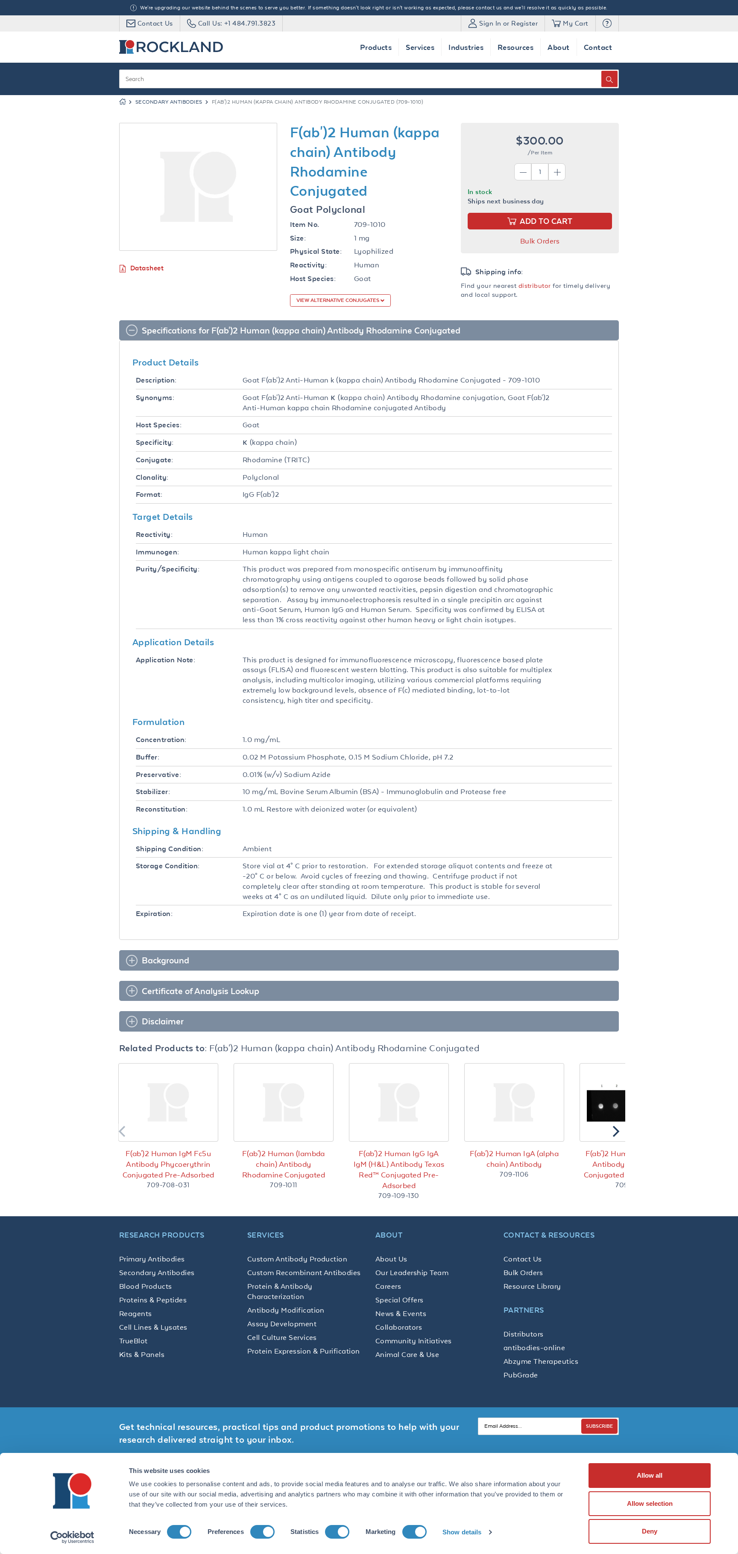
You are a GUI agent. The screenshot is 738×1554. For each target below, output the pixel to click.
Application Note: (165, 660)
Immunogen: (157, 552)
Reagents (135, 1313)
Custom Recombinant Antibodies (304, 1272)
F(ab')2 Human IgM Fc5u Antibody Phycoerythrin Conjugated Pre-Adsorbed (168, 1164)
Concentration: (161, 740)
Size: (298, 238)
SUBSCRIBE (599, 1426)
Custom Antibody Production (297, 1259)
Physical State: (316, 251)
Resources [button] (515, 47)
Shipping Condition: (169, 849)
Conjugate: (154, 460)
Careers (388, 1286)
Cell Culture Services (282, 1337)
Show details (461, 1532)
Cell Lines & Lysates (153, 1327)
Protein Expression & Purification (303, 1351)
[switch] (262, 1532)
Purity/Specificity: (167, 569)
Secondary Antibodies (168, 102)
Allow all (649, 1475)
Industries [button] (465, 47)
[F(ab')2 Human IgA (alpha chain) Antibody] (514, 1102)
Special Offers (399, 1300)
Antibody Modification (286, 1310)
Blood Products (145, 1286)
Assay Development (281, 1323)
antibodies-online (534, 1347)
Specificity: (155, 442)
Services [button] (420, 47)
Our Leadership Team (411, 1272)
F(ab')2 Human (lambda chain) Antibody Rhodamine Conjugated (283, 1164)
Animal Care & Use (407, 1354)
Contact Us (523, 1259)
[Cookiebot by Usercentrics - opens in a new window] (72, 1537)
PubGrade (521, 1375)
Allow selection (650, 1503)
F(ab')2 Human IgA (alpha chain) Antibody (514, 1158)
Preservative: (158, 775)
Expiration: (154, 914)
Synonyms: (155, 398)
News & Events (400, 1313)
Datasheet (147, 268)
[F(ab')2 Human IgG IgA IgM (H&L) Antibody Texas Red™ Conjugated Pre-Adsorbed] (399, 1102)
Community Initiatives (413, 1341)
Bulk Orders (539, 241)
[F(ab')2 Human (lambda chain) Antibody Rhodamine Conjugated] (284, 1102)
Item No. (304, 224)
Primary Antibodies (152, 1259)
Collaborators (398, 1327)
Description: (156, 380)
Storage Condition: (168, 866)
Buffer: (147, 757)
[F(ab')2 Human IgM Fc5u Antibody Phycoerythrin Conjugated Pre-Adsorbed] (168, 1102)
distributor (534, 285)
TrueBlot (133, 1341)
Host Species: (313, 279)
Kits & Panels (141, 1354)
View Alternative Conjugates (338, 300)
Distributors (524, 1334)
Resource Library (532, 1286)
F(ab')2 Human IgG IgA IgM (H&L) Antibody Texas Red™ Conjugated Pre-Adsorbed (399, 1169)
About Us (391, 1259)
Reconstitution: (161, 809)
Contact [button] (598, 47)
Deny (649, 1531)
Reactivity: (308, 265)
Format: (149, 494)
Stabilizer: (153, 792)
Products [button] (376, 47)
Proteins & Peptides (153, 1300)
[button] (607, 23)
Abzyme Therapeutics (541, 1361)
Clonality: (152, 477)
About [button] (558, 47)
